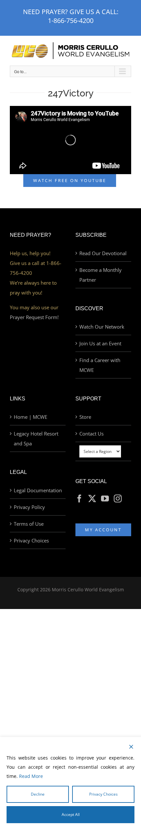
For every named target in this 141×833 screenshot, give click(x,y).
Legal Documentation (38, 490)
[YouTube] (105, 498)
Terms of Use (29, 523)
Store (85, 417)
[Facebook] (79, 498)
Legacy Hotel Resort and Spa (36, 438)
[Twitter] (92, 498)
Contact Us (91, 433)
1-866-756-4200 (70, 20)
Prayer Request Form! (34, 317)
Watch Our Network (101, 326)
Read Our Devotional (103, 253)
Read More (31, 776)
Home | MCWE (30, 417)
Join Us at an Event (100, 343)
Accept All (71, 814)
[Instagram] (118, 498)
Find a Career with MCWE (99, 365)
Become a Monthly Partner (100, 275)
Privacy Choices (31, 540)
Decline (38, 794)
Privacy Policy (29, 507)
